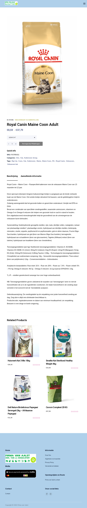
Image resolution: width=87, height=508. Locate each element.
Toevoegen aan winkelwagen (31, 144)
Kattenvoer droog (30, 158)
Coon (20, 161)
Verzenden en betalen (52, 466)
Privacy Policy (49, 462)
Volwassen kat (12, 164)
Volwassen (70, 161)
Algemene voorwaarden (52, 459)
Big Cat (14, 161)
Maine (39, 161)
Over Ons (48, 455)
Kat (21, 158)
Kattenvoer (31, 161)
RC (53, 161)
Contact (7, 494)
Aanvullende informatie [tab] (31, 176)
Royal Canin (60, 161)
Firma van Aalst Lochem (52, 480)
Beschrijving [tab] (12, 176)
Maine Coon (46, 161)
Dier (17, 158)
